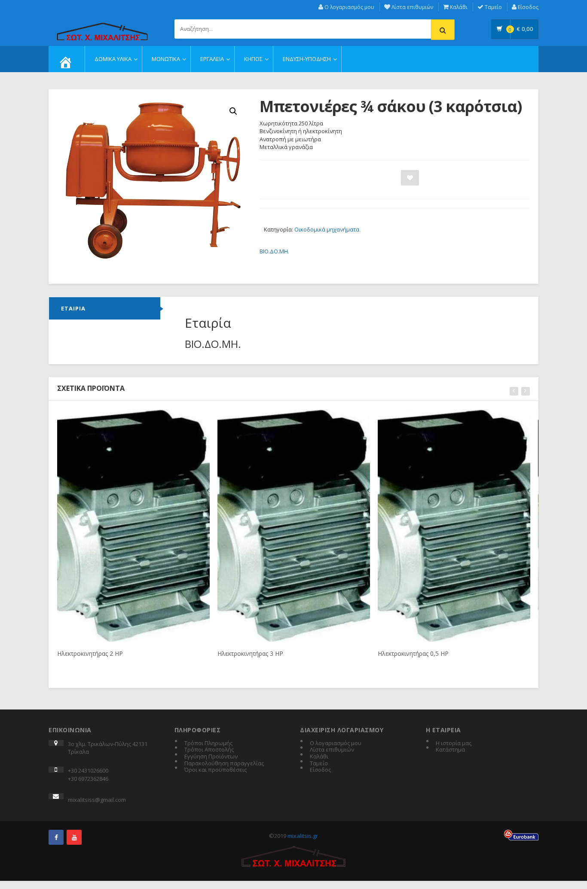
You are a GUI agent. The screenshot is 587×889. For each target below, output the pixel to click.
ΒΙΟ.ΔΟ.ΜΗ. (274, 251)
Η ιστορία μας (453, 743)
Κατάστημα (450, 749)
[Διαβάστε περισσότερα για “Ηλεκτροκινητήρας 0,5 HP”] (438, 418)
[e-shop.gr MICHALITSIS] (102, 26)
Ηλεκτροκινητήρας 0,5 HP (413, 653)
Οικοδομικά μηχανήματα (326, 229)
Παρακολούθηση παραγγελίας (224, 763)
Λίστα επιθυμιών (411, 7)
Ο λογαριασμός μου (348, 7)
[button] (233, 111)
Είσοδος (527, 7)
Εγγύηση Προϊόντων (211, 756)
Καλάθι (458, 7)
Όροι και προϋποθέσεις (215, 770)
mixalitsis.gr (302, 836)
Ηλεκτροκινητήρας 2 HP (90, 653)
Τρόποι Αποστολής (209, 749)
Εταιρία (73, 308)
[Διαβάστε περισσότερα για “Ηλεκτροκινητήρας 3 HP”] (278, 418)
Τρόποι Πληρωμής (208, 743)
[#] (56, 837)
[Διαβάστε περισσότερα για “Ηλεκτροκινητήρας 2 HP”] (118, 418)
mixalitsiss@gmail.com (97, 800)
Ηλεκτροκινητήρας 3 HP (250, 653)
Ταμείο (492, 7)
